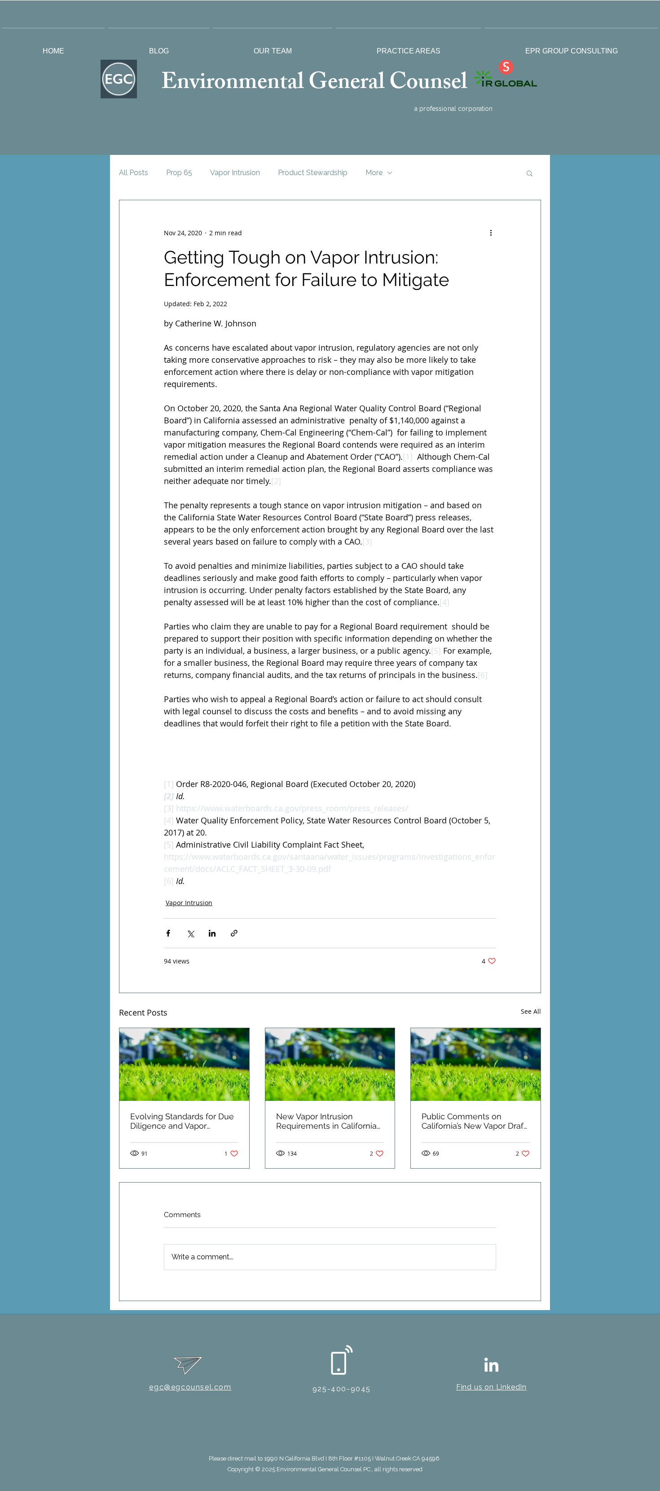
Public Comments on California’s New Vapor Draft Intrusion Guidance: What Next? (474, 1121)
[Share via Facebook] (168, 933)
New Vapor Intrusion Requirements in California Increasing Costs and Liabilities (326, 1121)
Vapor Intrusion (235, 172)
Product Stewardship (313, 172)
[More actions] (490, 232)
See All (531, 1011)
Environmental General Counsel (316, 84)
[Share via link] (234, 933)
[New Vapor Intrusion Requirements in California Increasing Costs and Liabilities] (330, 1064)
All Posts (133, 172)
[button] (272, 47)
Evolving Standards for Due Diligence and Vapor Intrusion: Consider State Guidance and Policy (182, 1121)
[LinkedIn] (491, 1366)
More (374, 172)
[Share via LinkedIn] (212, 933)
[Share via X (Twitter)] (190, 933)
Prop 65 (179, 172)
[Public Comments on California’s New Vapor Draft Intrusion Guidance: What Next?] (476, 1064)
